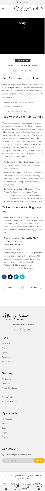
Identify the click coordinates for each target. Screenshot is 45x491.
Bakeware (6, 343)
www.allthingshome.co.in (28, 475)
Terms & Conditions (10, 401)
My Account (7, 419)
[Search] (42, 8)
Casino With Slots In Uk (13, 244)
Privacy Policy (8, 397)
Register (5, 437)
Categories (39, 486)
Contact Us (6, 379)
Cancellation (7, 392)
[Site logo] (21, 8)
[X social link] (20, 2)
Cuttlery (5, 348)
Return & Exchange (9, 388)
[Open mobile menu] (3, 8)
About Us (6, 383)
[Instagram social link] (24, 2)
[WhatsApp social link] (22, 276)
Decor (4, 352)
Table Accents (8, 361)
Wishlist (5, 423)
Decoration (6, 357)
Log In (4, 432)
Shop (6, 486)
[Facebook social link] (17, 2)
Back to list (22, 287)
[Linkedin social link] (27, 2)
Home (22, 28)
